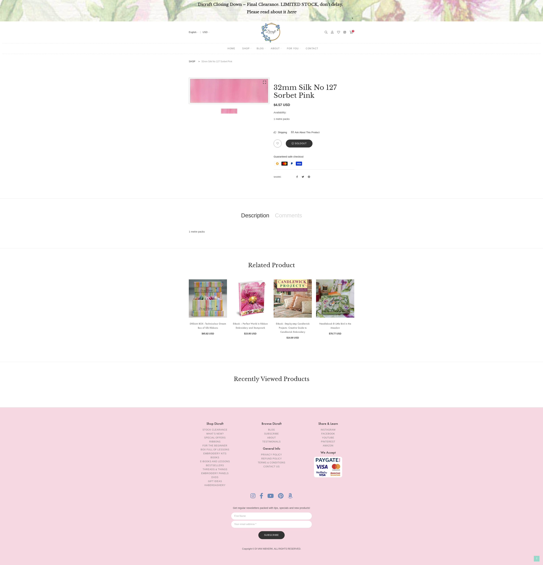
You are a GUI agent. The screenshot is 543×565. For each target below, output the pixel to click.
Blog (271, 430)
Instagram (328, 430)
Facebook (328, 434)
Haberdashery (215, 485)
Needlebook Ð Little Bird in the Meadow (335, 325)
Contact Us (271, 466)
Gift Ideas (215, 481)
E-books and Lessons (215, 461)
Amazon (328, 445)
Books (215, 457)
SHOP (192, 61)
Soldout (301, 143)
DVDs (214, 477)
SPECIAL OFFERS (215, 437)
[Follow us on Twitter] (302, 176)
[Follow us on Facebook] (297, 176)
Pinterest (328, 441)
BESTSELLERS (215, 465)
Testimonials (271, 441)
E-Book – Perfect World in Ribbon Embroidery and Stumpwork (250, 325)
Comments (288, 215)
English (192, 32)
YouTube (328, 437)
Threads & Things (215, 469)
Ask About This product (307, 132)
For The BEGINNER (214, 445)
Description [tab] (255, 215)
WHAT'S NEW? (215, 434)
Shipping (282, 132)
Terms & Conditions (271, 462)
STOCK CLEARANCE (214, 430)
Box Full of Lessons (215, 449)
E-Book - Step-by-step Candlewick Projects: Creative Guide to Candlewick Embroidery (293, 327)
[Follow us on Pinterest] (309, 176)
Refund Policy (271, 458)
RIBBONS (215, 441)
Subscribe (271, 434)
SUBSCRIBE (271, 535)
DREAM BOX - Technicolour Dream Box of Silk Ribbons (208, 325)
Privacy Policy (271, 454)
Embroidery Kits (215, 453)
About (271, 437)
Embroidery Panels (215, 473)
